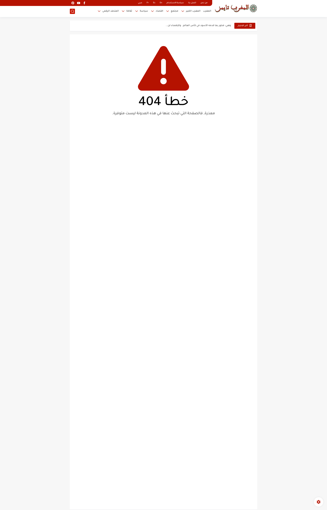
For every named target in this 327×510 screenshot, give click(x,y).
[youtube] (78, 3)
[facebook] (84, 3)
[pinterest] (73, 3)
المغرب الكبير (193, 11)
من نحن (203, 3)
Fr (148, 3)
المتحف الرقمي (110, 11)
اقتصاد (159, 11)
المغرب (207, 11)
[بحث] (72, 11)
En (161, 3)
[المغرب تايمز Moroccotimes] (236, 8)
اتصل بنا (192, 3)
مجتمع (174, 11)
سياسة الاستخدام (175, 3)
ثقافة (129, 11)
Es (154, 3)
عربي (140, 3)
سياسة (144, 11)
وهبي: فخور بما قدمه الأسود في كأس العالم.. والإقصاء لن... (198, 25)
